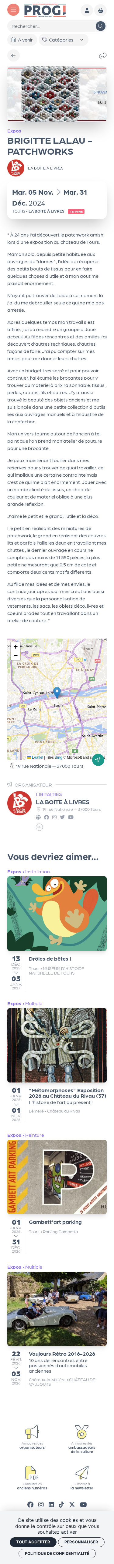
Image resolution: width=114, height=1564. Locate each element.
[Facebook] (30, 1504)
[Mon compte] (87, 10)
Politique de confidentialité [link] (57, 1553)
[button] (57, 693)
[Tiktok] (61, 1504)
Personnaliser (81, 1541)
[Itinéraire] (98, 760)
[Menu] (13, 10)
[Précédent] (13, 55)
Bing (58, 757)
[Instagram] (41, 1504)
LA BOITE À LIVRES (62, 801)
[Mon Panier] (100, 10)
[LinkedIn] (51, 1504)
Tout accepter (33, 1541)
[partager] (103, 55)
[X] (72, 1504)
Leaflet (37, 757)
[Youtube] (83, 1504)
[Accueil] (45, 9)
